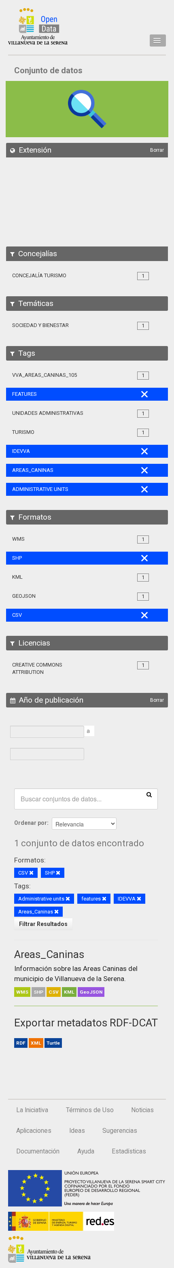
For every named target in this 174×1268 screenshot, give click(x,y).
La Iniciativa (32, 1110)
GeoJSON (91, 992)
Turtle (53, 1043)
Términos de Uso (90, 1110)
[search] (149, 794)
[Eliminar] (31, 873)
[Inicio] (38, 26)
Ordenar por (30, 823)
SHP (38, 992)
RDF (20, 1043)
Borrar (157, 150)
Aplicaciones (33, 1130)
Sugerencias (119, 1130)
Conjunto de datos (48, 70)
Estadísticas (129, 1151)
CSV (54, 992)
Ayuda (85, 1151)
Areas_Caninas (49, 954)
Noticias (142, 1110)
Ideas (77, 1130)
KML (69, 992)
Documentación (37, 1151)
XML (36, 1043)
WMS (22, 992)
